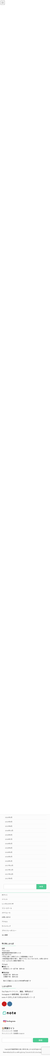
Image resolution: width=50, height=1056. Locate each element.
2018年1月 (8, 861)
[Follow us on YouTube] (4, 1004)
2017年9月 (8, 878)
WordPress (13, 1052)
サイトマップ (6, 926)
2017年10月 (9, 874)
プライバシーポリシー (9, 930)
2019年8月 (8, 826)
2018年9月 (8, 835)
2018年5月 (8, 844)
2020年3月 (8, 817)
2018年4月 (8, 848)
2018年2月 (8, 857)
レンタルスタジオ (7, 904)
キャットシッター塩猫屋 (10, 1031)
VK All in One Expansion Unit (39, 1052)
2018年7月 (8, 839)
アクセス (5, 922)
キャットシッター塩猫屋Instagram (13, 1033)
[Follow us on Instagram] (9, 1004)
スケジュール (6, 913)
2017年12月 (9, 865)
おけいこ (5, 895)
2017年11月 (9, 870)
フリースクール (7, 908)
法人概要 (5, 935)
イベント (5, 899)
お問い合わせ (6, 917)
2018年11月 (9, 830)
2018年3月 (8, 852)
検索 (40, 1040)
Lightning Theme (24, 1052)
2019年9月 (8, 822)
